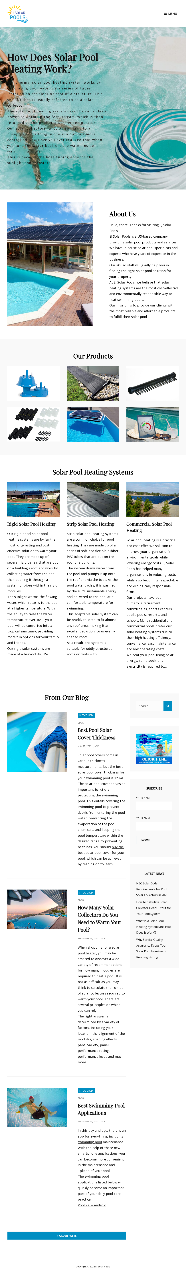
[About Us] (50, 264)
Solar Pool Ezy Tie (24, 415)
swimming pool (90, 1142)
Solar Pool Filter (82, 415)
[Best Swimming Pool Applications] (37, 1107)
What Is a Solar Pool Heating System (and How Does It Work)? (153, 927)
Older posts (68, 1235)
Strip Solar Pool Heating (90, 524)
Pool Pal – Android (92, 1205)
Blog (81, 722)
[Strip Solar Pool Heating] (93, 499)
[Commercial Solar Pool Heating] (152, 499)
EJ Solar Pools (102, 1266)
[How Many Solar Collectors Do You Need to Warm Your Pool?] (37, 909)
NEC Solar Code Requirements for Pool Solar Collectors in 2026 (152, 889)
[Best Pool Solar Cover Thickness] (37, 742)
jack (96, 746)
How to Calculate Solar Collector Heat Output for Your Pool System (153, 908)
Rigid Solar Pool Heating (31, 524)
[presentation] (6, 109)
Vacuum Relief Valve (26, 373)
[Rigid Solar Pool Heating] (33, 499)
